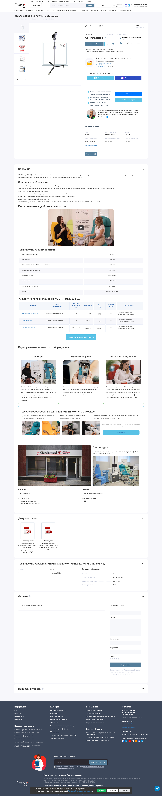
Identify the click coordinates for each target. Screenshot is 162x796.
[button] (18, 80)
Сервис (103, 10)
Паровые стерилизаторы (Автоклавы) (62, 726)
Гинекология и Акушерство (94, 710)
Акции (47, 1)
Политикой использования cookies (80, 791)
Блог (74, 1)
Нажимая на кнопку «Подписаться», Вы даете (80, 767)
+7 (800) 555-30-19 (128, 712)
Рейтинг (113, 656)
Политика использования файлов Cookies (27, 733)
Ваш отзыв (114, 617)
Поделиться (90, 154)
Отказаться (124, 790)
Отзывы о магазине (64, 1)
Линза (138, 25)
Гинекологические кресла (58, 710)
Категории (36, 5)
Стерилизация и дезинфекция (67, 10)
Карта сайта (18, 719)
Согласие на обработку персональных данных (28, 742)
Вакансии (54, 1)
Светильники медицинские (58, 719)
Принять (101, 790)
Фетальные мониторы (57, 716)
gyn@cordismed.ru (105, 64)
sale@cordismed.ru (127, 724)
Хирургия (29, 10)
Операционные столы (57, 738)
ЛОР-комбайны (55, 723)
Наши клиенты (39, 1)
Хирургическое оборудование (95, 719)
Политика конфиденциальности (24, 736)
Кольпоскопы (54, 713)
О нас (31, 1)
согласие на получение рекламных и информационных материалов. (122, 673)
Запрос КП (94, 44)
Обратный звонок (127, 714)
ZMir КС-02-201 (27, 320)
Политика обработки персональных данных (28, 730)
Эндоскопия (84, 10)
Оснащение (95, 10)
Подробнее (112, 790)
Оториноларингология (93, 713)
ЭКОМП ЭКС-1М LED (28, 327)
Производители (125, 10)
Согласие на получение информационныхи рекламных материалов (27, 745)
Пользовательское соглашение (24, 739)
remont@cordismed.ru (128, 727)
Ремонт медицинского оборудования (97, 740)
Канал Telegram (129, 100)
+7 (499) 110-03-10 (138, 4)
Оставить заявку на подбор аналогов (81, 337)
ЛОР (52, 10)
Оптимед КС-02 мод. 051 (30, 313)
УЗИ (47, 10)
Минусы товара (114, 648)
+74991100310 (103, 66)
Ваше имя (114, 609)
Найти (90, 5)
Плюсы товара (114, 639)
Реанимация (39, 10)
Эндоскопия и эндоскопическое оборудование (100, 716)
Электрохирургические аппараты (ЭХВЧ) (63, 735)
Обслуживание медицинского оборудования (100, 737)
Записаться (121, 432)
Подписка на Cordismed (65, 757)
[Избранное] (108, 5)
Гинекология (18, 10)
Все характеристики (91, 145)
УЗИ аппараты (54, 732)
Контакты (88, 1)
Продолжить (125, 665)
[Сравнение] (103, 5)
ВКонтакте (130, 94)
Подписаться (96, 762)
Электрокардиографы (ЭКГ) (59, 729)
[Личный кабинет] (98, 5)
